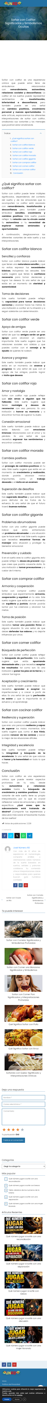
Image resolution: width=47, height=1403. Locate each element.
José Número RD (21, 847)
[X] (17, 835)
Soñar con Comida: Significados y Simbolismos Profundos (35, 899)
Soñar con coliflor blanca (23, 145)
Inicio (4, 1381)
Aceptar (6, 1399)
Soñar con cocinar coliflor (24, 169)
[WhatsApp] (23, 835)
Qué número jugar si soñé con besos (24, 1185)
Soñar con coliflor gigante (24, 159)
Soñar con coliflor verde (23, 148)
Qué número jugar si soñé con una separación (23, 1198)
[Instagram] (20, 885)
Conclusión (18, 173)
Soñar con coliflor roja (22, 152)
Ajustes (17, 1399)
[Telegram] (29, 835)
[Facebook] (4, 835)
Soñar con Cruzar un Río (13, 899)
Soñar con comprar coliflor (24, 162)
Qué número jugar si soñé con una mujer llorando (26, 1204)
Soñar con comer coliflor (23, 166)
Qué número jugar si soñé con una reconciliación (23, 1180)
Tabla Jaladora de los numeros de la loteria (24, 1191)
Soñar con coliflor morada (24, 155)
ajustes (19, 1395)
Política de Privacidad (11, 1384)
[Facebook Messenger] (11, 835)
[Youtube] (26, 885)
